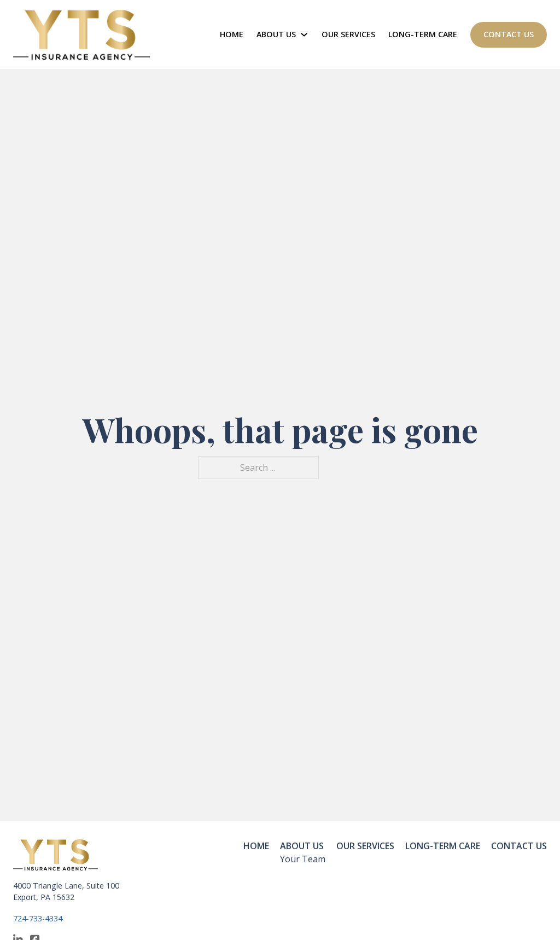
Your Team (302, 859)
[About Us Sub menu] (304, 34)
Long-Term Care (422, 34)
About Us (276, 34)
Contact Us (508, 34)
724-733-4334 (37, 918)
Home (231, 34)
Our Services (348, 34)
